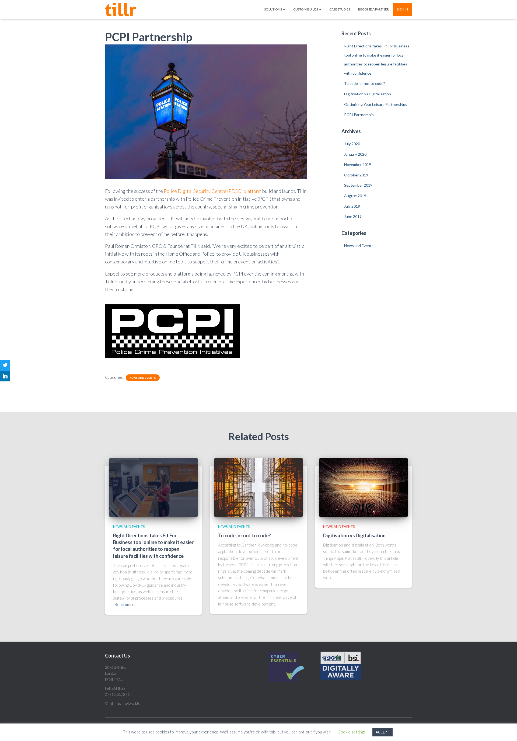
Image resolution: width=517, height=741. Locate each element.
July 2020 (352, 143)
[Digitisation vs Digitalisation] (363, 487)
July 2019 (352, 206)
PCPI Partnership (359, 114)
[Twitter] (5, 365)
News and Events (143, 377)
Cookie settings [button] (352, 731)
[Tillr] (120, 9)
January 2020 (355, 154)
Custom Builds (306, 9)
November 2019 (357, 164)
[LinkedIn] (5, 376)
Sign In (402, 9)
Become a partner (373, 9)
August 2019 (355, 195)
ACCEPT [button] (382, 732)
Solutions (273, 9)
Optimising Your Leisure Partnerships (375, 104)
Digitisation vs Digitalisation (367, 94)
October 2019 (356, 175)
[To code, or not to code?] (258, 487)
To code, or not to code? (364, 83)
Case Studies (339, 9)
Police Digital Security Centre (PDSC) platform (212, 191)
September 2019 (358, 185)
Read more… (125, 604)
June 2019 (353, 216)
